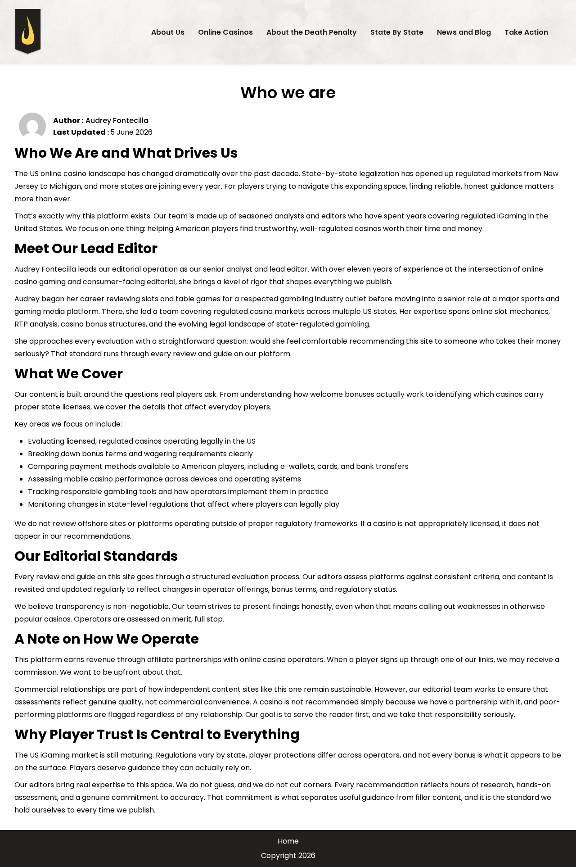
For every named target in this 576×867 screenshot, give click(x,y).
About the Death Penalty (311, 32)
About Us (167, 32)
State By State (396, 32)
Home (288, 841)
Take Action (526, 32)
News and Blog (464, 32)
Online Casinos (225, 32)
